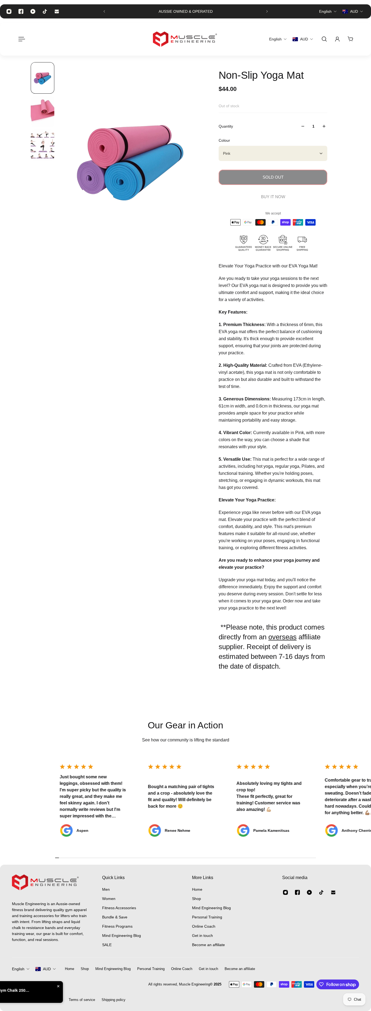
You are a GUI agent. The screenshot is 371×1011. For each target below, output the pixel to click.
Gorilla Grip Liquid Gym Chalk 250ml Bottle (66, 990)
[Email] (57, 11)
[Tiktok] (45, 11)
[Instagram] (9, 11)
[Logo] (185, 39)
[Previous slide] (104, 11)
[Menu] (20, 39)
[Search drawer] (324, 39)
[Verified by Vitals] (36, 997)
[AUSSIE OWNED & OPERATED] (185, 11)
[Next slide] (267, 11)
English (18, 969)
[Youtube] (33, 11)
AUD (47, 969)
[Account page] (337, 39)
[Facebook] (21, 11)
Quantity (226, 126)
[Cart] (350, 39)
